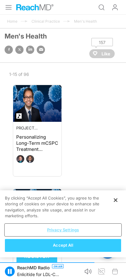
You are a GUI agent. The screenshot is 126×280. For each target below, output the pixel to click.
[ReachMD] (35, 7)
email (41, 50)
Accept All (63, 245)
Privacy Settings (63, 229)
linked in (30, 50)
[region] (63, 223)
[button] (10, 271)
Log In (115, 7)
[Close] (115, 200)
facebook (9, 50)
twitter (19, 50)
